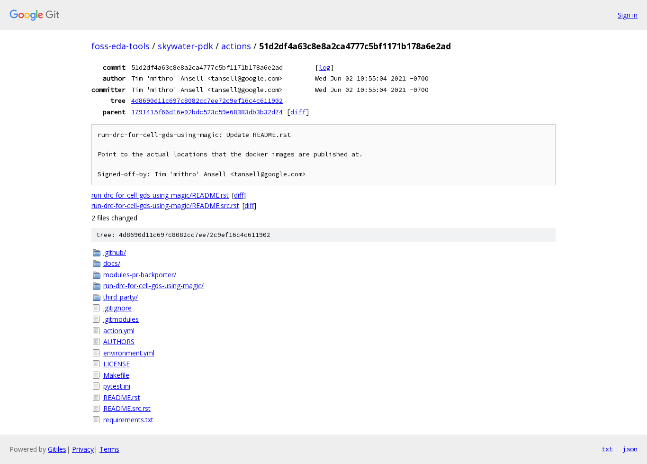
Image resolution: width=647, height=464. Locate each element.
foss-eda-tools (120, 46)
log (324, 67)
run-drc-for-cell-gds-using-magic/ (153, 285)
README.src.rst (127, 408)
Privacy (83, 449)
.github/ (114, 252)
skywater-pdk (185, 46)
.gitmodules (121, 319)
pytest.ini (116, 386)
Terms (109, 449)
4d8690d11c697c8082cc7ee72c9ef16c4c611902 (207, 100)
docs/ (111, 263)
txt (607, 449)
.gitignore (117, 307)
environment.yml (128, 352)
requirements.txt (128, 419)
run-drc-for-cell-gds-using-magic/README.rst (160, 195)
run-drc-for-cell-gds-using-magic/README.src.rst (165, 205)
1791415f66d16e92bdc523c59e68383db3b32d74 (207, 112)
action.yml (119, 330)
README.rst (121, 397)
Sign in (628, 14)
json (630, 449)
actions (236, 46)
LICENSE (116, 363)
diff (298, 112)
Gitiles (57, 449)
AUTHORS (119, 341)
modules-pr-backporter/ (139, 274)
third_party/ (120, 296)
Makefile (116, 375)
